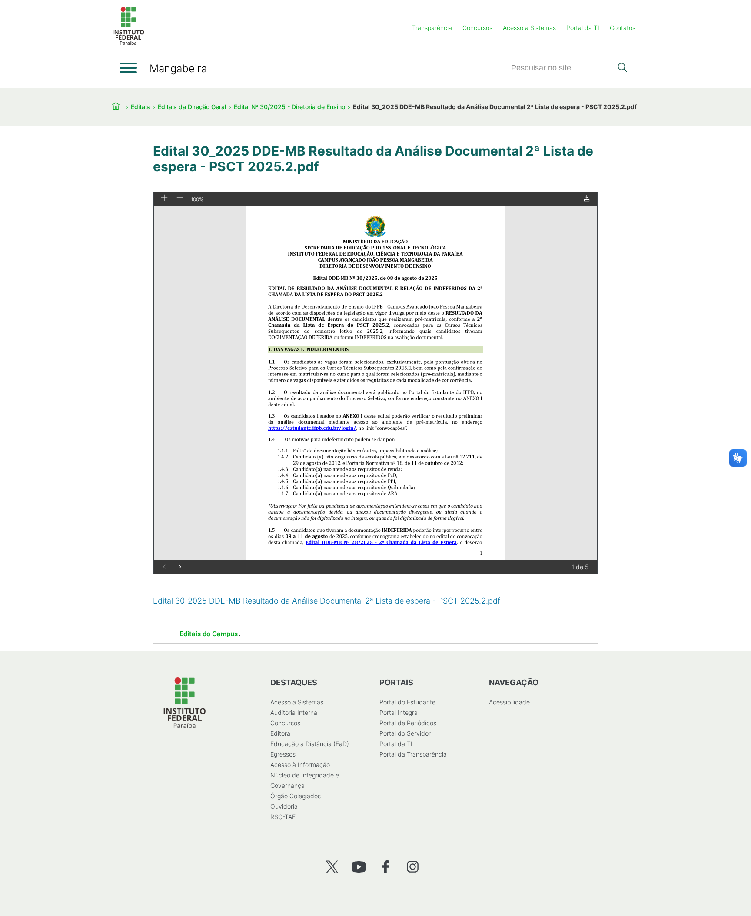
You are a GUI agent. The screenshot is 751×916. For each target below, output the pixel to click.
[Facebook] (386, 866)
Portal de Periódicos (407, 723)
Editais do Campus (208, 634)
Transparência (432, 27)
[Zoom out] (179, 198)
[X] (332, 866)
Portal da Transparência (413, 754)
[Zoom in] (164, 198)
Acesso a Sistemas (529, 27)
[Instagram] (412, 866)
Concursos (477, 27)
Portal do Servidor (405, 733)
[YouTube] (359, 866)
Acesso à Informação (300, 764)
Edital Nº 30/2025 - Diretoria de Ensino (289, 106)
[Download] (586, 198)
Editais (140, 106)
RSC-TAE (283, 816)
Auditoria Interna (293, 712)
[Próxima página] (179, 567)
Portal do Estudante (407, 702)
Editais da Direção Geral (192, 106)
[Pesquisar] (622, 68)
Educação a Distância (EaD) (309, 743)
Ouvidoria (284, 806)
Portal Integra (398, 712)
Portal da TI (582, 27)
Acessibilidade (509, 702)
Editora (280, 733)
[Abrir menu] (128, 67)
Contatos (622, 27)
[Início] (128, 43)
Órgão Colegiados (295, 796)
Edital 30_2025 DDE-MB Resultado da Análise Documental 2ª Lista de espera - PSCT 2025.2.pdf (326, 600)
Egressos (283, 754)
